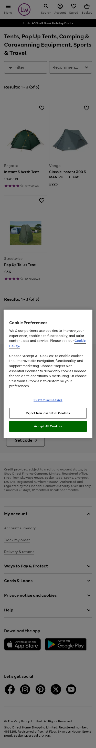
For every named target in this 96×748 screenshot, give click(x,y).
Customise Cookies (48, 400)
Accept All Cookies (48, 426)
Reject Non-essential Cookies (48, 413)
